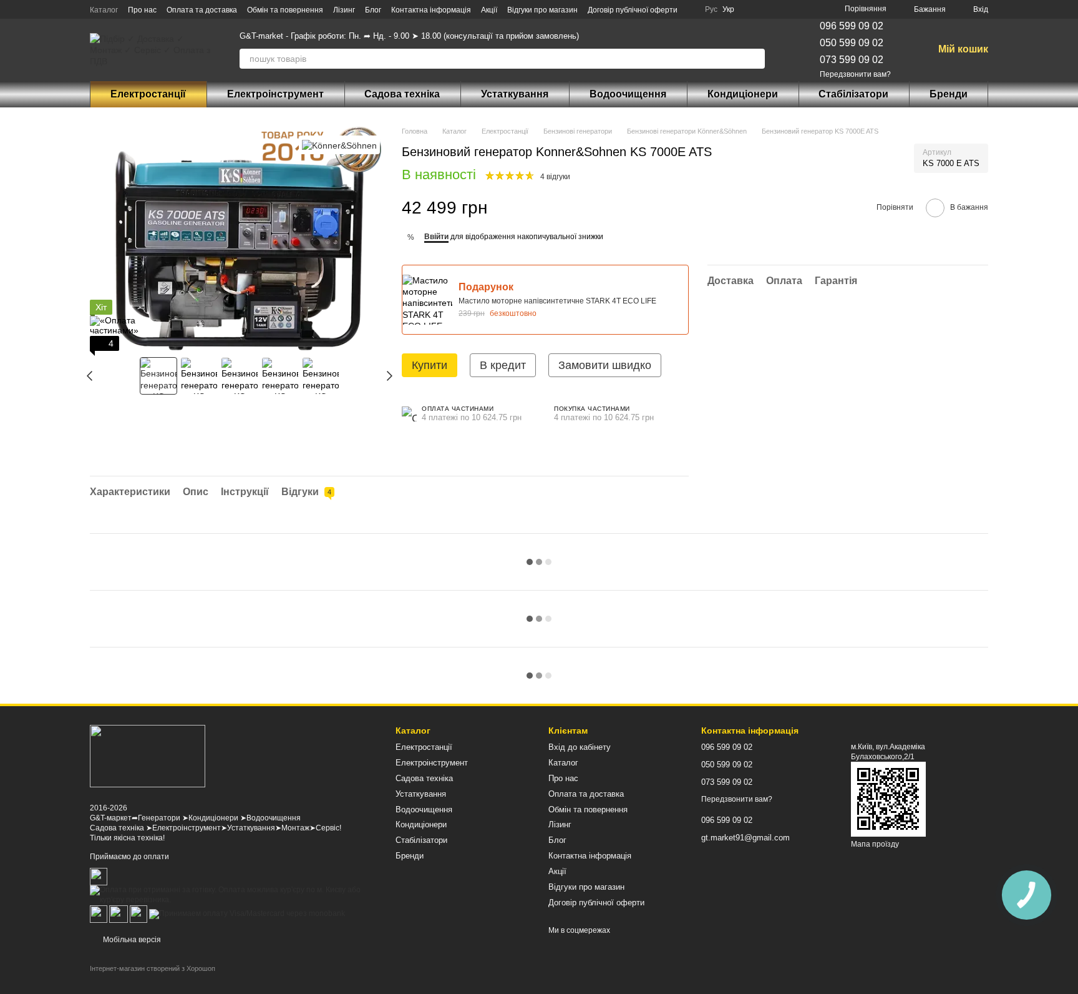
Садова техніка (402, 94)
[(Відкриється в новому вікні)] (118, 913)
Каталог (104, 10)
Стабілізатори (853, 94)
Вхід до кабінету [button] (579, 747)
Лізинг (344, 10)
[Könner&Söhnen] (339, 144)
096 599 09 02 (851, 26)
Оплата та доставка (202, 10)
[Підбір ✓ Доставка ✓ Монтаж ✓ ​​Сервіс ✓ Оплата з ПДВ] (147, 755)
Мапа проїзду (875, 844)
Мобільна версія (131, 939)
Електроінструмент (275, 94)
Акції (489, 10)
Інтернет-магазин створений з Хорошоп (152, 968)
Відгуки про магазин (542, 10)
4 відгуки (555, 176)
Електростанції (148, 94)
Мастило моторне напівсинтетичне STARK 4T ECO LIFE (557, 301)
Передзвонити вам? (855, 74)
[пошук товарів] (755, 59)
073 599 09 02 (851, 59)
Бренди (949, 94)
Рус (711, 9)
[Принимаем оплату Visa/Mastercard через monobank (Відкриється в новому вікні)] (247, 913)
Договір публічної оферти (632, 10)
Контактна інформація (431, 10)
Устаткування (514, 94)
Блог (373, 10)
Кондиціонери (742, 94)
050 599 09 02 (851, 42)
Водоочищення (628, 94)
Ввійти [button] (436, 236)
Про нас (142, 10)
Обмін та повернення (285, 10)
